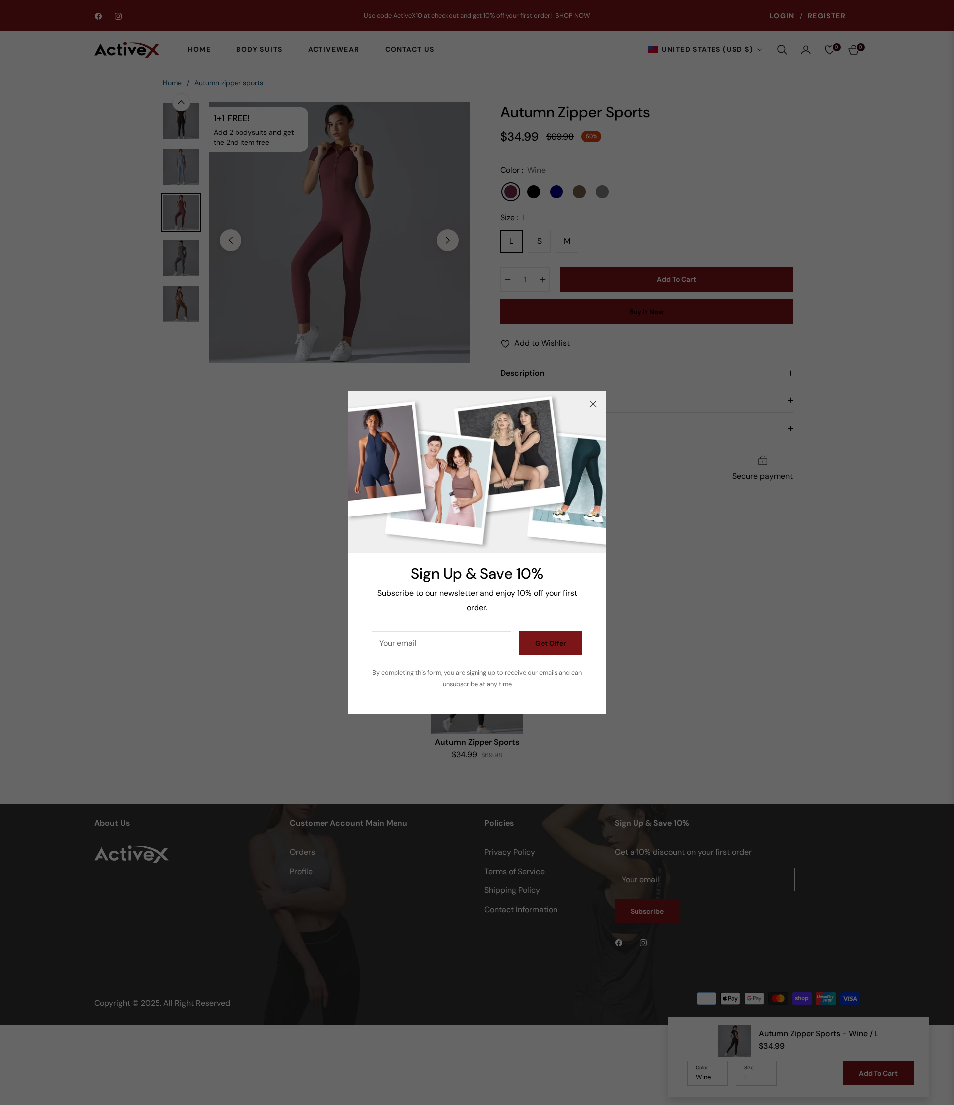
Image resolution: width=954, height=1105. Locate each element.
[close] (593, 404)
